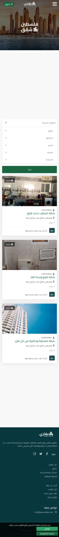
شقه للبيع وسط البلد (42, 277)
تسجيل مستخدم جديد (48, 472)
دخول (54, 468)
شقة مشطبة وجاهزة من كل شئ (35, 341)
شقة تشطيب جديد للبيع (41, 213)
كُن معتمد (52, 489)
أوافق (47, 529)
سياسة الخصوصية (47, 533)
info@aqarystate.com (44, 512)
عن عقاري (53, 464)
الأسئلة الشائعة (51, 476)
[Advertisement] (29, 83)
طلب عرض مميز (50, 493)
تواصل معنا (52, 497)
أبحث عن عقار (51, 485)
